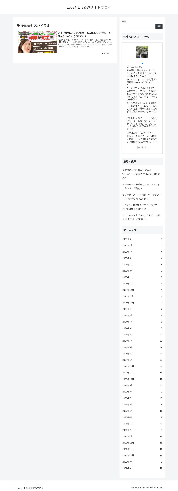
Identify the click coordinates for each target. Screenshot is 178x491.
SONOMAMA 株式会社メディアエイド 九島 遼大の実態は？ (141, 186)
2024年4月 (142, 341)
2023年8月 (142, 392)
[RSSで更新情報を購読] (145, 147)
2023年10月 (142, 379)
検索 (124, 21)
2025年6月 (142, 252)
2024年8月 (142, 315)
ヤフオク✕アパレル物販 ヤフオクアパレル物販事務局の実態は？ (141, 197)
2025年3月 (142, 271)
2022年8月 (142, 468)
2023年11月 (142, 372)
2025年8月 (142, 239)
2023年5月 (142, 411)
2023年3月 (142, 423)
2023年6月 (142, 404)
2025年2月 (142, 277)
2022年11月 (142, 449)
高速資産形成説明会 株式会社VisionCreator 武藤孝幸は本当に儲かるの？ (141, 174)
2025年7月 (142, 245)
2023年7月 (142, 398)
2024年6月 (142, 328)
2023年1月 (142, 436)
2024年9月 (142, 309)
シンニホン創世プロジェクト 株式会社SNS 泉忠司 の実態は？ (141, 217)
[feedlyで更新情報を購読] (142, 147)
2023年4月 (142, 417)
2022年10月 (142, 455)
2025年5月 (142, 258)
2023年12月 (142, 366)
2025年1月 (142, 283)
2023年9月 (142, 385)
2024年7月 (142, 322)
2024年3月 (142, 347)
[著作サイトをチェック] (138, 147)
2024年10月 (142, 302)
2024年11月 (142, 296)
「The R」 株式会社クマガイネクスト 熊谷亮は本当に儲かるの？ (140, 207)
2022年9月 (142, 462)
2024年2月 (142, 353)
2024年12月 (142, 290)
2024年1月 (142, 360)
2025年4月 (142, 264)
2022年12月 (142, 443)
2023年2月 (142, 430)
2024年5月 (142, 334)
